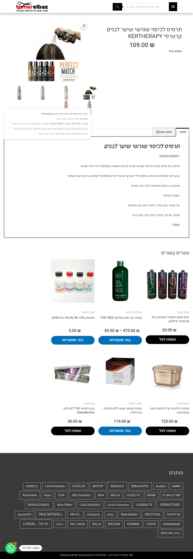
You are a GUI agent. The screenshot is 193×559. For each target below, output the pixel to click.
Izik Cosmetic (81, 495)
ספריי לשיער (73, 119)
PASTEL (75, 514)
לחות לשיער (77, 129)
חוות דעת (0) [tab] (164, 132)
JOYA (61, 495)
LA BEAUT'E (144, 504)
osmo (110, 515)
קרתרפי (84, 133)
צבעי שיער (61, 119)
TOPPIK (151, 524)
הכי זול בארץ (38, 123)
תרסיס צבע (43, 133)
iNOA (101, 495)
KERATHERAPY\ (57, 123)
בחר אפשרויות (120, 340)
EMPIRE (151, 495)
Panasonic (93, 515)
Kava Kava (30, 495)
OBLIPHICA (152, 514)
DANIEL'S (32, 486)
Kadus (47, 495)
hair (47, 123)
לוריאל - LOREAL (35, 524)
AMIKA (176, 486)
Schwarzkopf (171, 524)
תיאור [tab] (182, 132)
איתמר (59, 524)
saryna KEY (24, 514)
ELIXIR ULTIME (172, 495)
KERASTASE (170, 504)
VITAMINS (133, 524)
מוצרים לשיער (39, 129)
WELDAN (114, 524)
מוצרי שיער (51, 129)
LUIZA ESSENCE (90, 505)
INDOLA (115, 495)
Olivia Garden (129, 514)
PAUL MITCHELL (74, 123)
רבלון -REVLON (170, 533)
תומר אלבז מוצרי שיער (59, 133)
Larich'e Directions (118, 505)
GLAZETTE (133, 495)
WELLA (96, 524)
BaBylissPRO (140, 486)
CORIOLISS (79, 486)
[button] (83, 26)
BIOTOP (98, 486)
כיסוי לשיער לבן (24, 123)
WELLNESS (77, 524)
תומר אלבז (75, 133)
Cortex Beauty (55, 486)
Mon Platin (64, 504)
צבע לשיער (26, 129)
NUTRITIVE (174, 515)
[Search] (117, 7)
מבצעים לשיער (64, 129)
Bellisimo (117, 486)
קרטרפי (17, 129)
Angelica (161, 486)
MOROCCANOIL (39, 505)
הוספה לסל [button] (167, 339)
